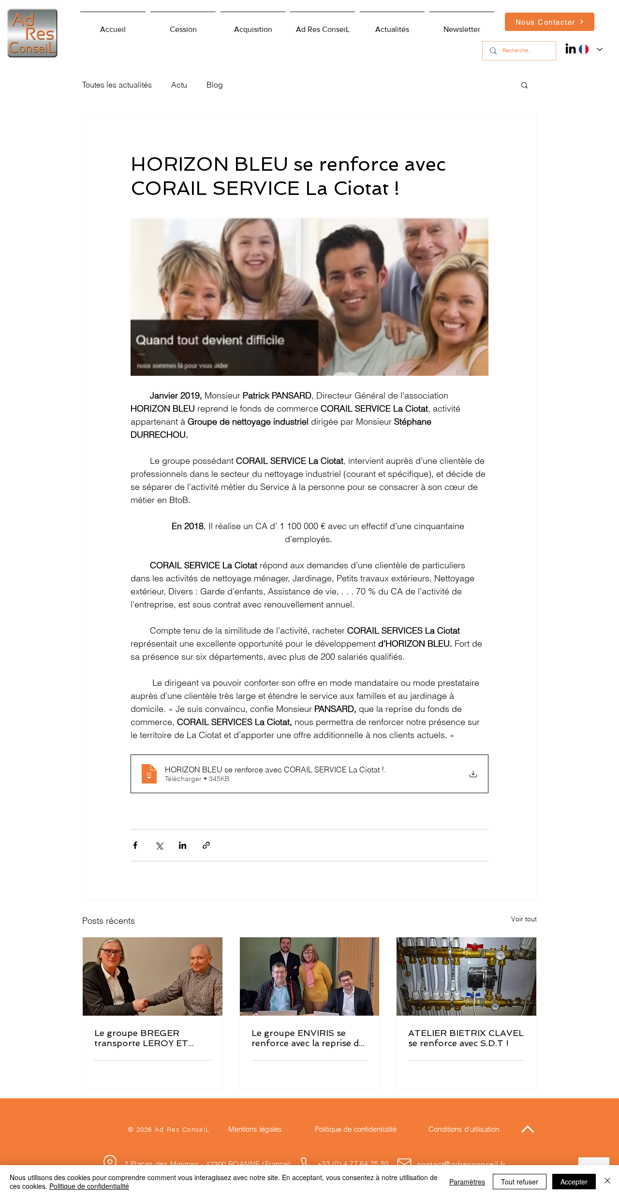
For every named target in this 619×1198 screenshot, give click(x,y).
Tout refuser (519, 1181)
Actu (179, 84)
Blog (214, 84)
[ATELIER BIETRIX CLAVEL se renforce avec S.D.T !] (466, 976)
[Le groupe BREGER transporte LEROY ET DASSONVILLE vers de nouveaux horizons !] (152, 976)
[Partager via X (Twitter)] (158, 845)
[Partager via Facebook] (135, 845)
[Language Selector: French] (588, 49)
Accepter (574, 1181)
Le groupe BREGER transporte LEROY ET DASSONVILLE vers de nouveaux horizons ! (143, 1038)
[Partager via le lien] (206, 845)
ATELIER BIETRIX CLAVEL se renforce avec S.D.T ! (466, 1038)
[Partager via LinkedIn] (182, 845)
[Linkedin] (570, 48)
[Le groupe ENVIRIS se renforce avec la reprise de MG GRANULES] (310, 976)
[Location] (109, 1163)
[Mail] (404, 1164)
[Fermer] (607, 1181)
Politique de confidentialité (89, 1186)
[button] (322, 25)
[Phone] (307, 1164)
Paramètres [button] (467, 1181)
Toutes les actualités (117, 84)
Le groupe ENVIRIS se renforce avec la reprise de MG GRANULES (307, 1038)
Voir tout (524, 919)
